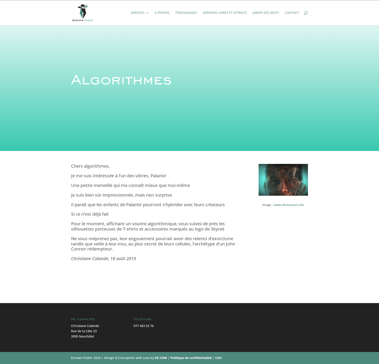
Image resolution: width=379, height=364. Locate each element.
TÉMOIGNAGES (186, 13)
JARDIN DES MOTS (266, 13)
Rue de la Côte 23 (84, 331)
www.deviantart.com (289, 205)
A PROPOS (162, 13)
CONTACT (292, 13)
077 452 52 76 (144, 326)
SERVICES (138, 13)
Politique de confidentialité (191, 358)
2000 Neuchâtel (82, 336)
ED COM (161, 358)
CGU (218, 358)
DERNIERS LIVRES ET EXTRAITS (225, 13)
